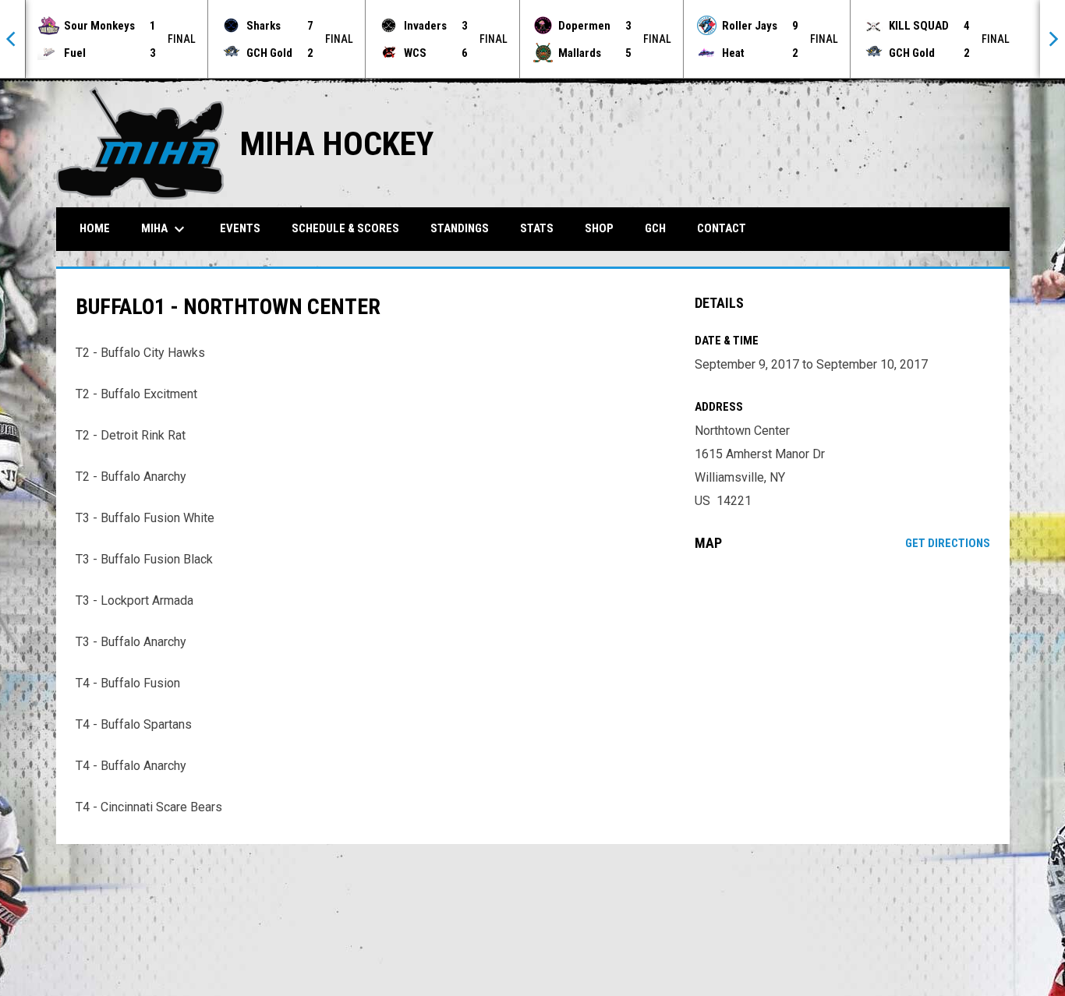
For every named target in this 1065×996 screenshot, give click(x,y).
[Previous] (12, 39)
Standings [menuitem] (459, 228)
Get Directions (947, 543)
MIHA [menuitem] (165, 229)
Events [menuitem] (240, 228)
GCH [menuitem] (661, 228)
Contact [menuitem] (721, 228)
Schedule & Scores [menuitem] (345, 228)
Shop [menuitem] (599, 228)
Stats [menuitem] (537, 228)
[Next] (1052, 39)
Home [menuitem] (95, 228)
